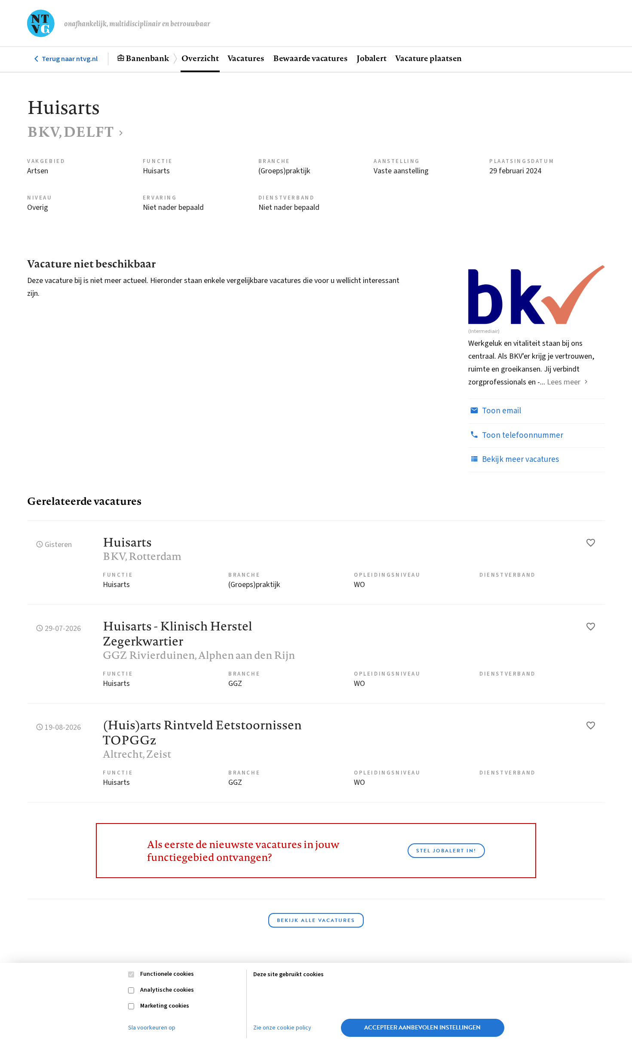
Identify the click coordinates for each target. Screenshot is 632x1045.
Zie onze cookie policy (282, 1027)
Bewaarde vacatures (310, 58)
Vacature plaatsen (428, 58)
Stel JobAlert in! (446, 850)
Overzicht (199, 58)
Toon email (500, 411)
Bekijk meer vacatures (519, 459)
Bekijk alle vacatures (316, 920)
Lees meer (563, 382)
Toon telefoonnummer (521, 435)
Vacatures (245, 58)
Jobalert (371, 58)
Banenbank (147, 58)
